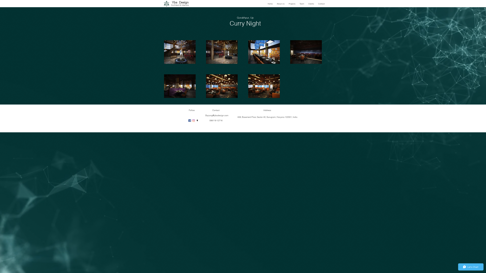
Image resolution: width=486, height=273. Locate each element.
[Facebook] (189, 120)
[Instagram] (193, 120)
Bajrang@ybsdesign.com (216, 115)
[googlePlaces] (197, 120)
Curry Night (245, 23)
